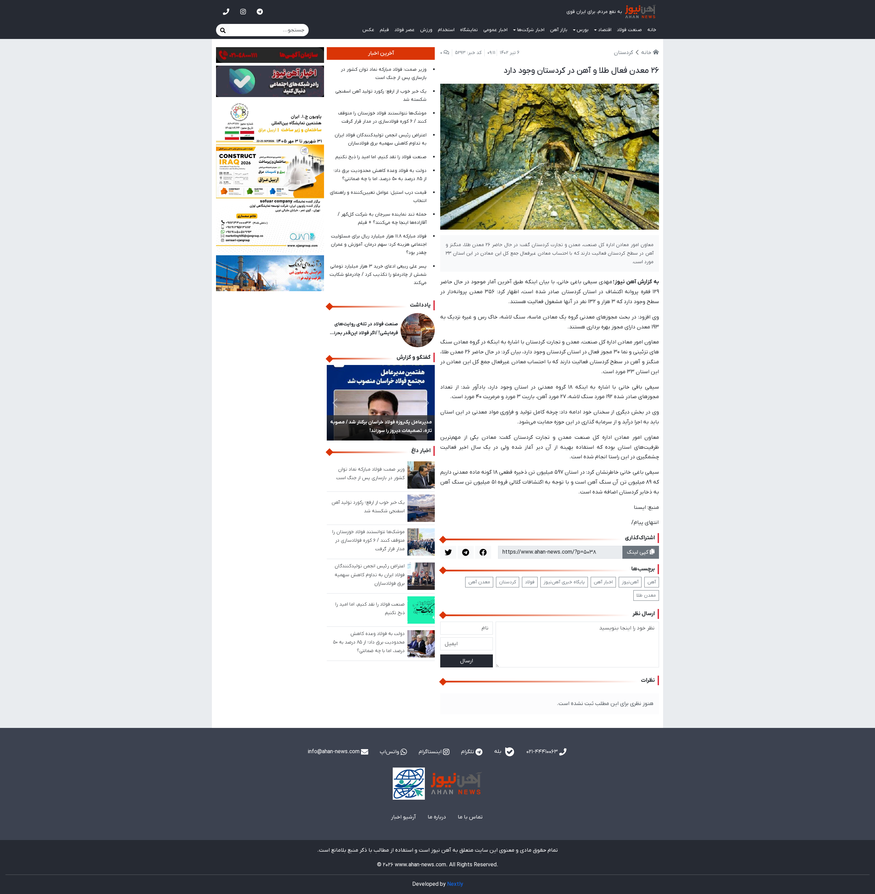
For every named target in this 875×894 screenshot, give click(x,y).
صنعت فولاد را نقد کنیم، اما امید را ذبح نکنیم (381, 157)
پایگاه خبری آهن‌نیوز (564, 582)
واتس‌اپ (390, 751)
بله (498, 751)
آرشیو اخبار (403, 817)
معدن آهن (479, 582)
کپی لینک (638, 552)
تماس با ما (470, 817)
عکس (368, 30)
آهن (651, 582)
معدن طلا (646, 595)
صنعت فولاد (629, 30)
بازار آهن (558, 30)
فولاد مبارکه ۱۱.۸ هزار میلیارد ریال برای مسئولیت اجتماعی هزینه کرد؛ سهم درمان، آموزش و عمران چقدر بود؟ (379, 244)
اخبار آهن (603, 582)
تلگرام (468, 751)
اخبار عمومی (495, 30)
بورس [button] (583, 30)
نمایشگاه (469, 30)
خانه (651, 30)
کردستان (507, 582)
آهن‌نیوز (630, 582)
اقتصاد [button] (604, 30)
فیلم (384, 30)
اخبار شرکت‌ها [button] (530, 30)
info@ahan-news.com (334, 751)
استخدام (446, 30)
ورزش (426, 30)
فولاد (530, 582)
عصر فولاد (404, 30)
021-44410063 (542, 751)
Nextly (455, 884)
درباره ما (437, 817)
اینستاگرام (431, 751)
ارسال (466, 661)
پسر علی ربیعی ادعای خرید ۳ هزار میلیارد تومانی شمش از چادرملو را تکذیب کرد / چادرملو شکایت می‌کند (378, 274)
